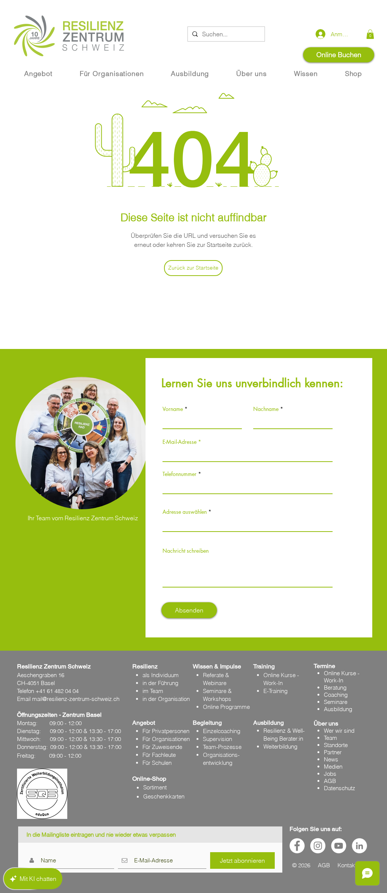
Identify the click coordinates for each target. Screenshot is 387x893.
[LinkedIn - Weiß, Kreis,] (359, 845)
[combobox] (248, 523)
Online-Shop (149, 778)
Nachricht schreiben (186, 550)
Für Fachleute (159, 754)
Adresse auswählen (185, 512)
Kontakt (346, 865)
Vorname (173, 409)
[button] (370, 34)
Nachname (266, 409)
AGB (330, 780)
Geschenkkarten (163, 796)
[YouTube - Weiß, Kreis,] (338, 845)
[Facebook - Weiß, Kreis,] (297, 845)
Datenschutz (339, 788)
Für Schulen (157, 762)
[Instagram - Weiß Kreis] (317, 845)
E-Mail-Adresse (180, 442)
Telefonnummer (180, 474)
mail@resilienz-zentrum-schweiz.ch (75, 698)
